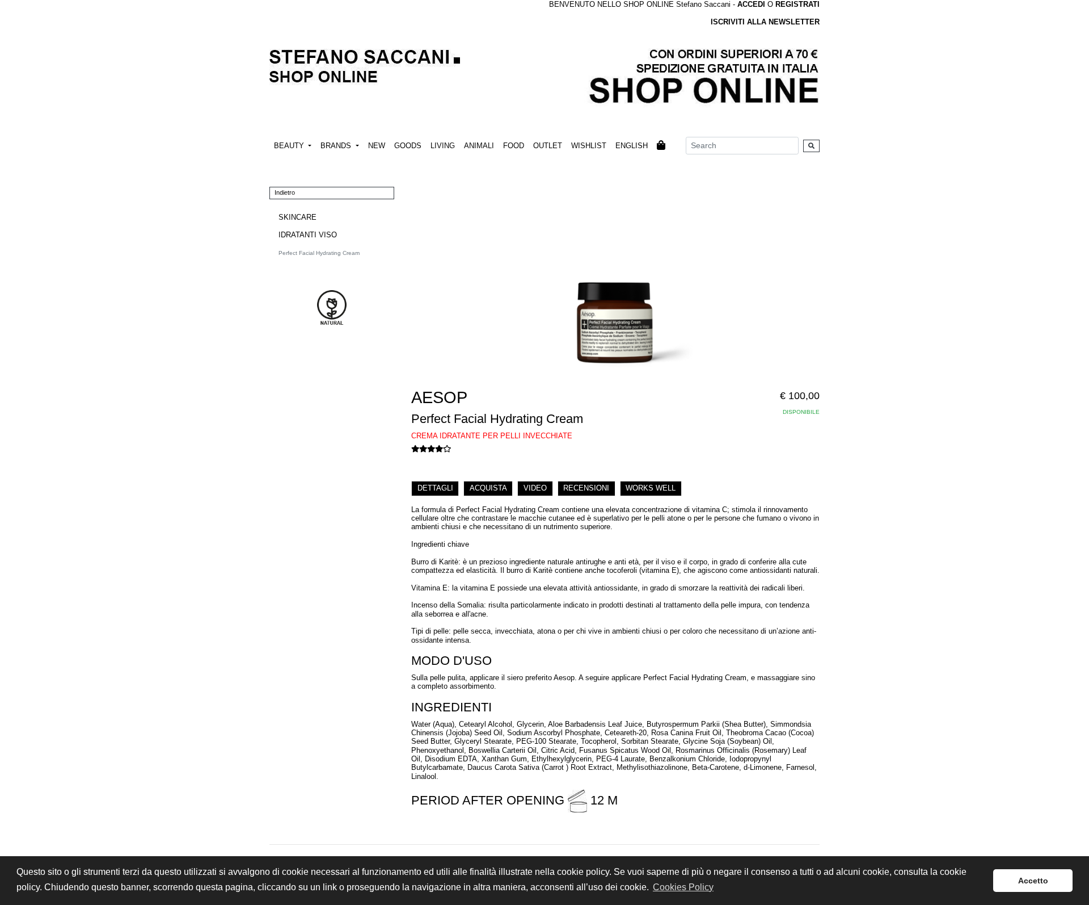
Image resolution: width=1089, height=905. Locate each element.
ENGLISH (631, 145)
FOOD (513, 145)
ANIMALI (479, 145)
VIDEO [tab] (535, 488)
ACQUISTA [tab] (488, 488)
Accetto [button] (1033, 880)
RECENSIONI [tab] (586, 488)
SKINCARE (297, 217)
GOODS (407, 145)
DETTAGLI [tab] (435, 488)
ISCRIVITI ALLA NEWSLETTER (765, 22)
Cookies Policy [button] (683, 887)
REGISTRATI (797, 4)
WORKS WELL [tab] (651, 488)
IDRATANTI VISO (307, 235)
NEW (376, 145)
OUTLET (547, 145)
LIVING (442, 145)
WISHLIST (588, 145)
